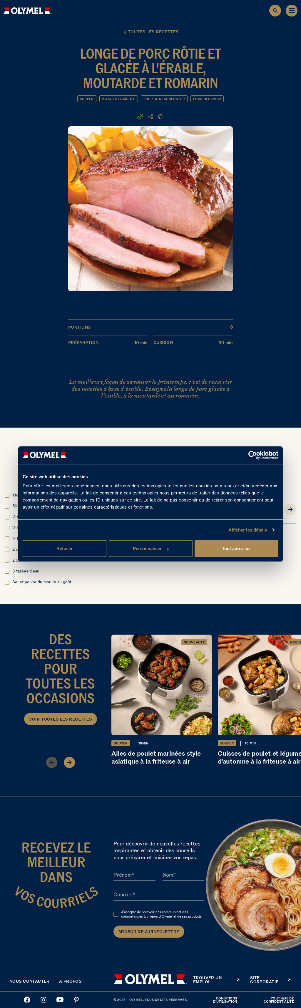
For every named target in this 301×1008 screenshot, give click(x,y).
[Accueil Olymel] (28, 10)
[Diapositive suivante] (69, 762)
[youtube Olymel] (59, 999)
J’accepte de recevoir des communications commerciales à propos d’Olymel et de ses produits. (162, 914)
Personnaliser (147, 548)
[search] (275, 10)
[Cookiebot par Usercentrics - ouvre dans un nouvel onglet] (252, 455)
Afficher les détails (247, 529)
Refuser (64, 548)
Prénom (122, 875)
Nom (168, 875)
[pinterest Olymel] (76, 999)
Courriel (123, 895)
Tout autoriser (236, 548)
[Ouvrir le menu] (291, 10)
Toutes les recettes (153, 31)
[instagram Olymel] (43, 999)
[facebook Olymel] (27, 999)
